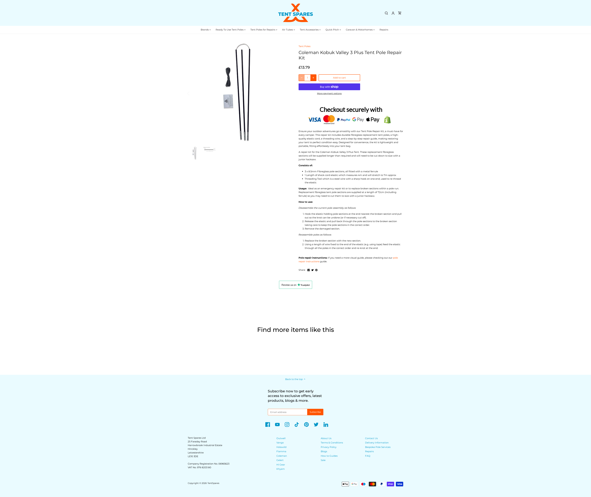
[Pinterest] (306, 424)
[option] (239, 93)
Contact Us (371, 438)
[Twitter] (316, 424)
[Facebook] (267, 424)
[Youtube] (277, 424)
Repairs (369, 451)
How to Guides (329, 455)
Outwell (280, 438)
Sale (323, 460)
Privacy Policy (328, 447)
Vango (280, 442)
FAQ (367, 455)
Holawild (281, 447)
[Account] (393, 13)
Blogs (324, 451)
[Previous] (192, 93)
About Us (326, 438)
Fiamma (281, 451)
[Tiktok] (296, 424)
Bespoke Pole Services (377, 447)
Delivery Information (377, 442)
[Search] (386, 13)
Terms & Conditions (332, 442)
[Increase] (313, 77)
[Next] (286, 93)
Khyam (280, 468)
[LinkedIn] (326, 424)
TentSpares (213, 483)
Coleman (281, 455)
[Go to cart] (400, 13)
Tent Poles (304, 46)
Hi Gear (280, 464)
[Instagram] (287, 424)
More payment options (329, 93)
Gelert (279, 460)
